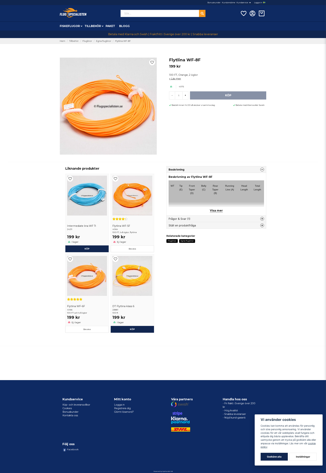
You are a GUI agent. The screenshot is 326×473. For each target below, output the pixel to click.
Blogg (124, 26)
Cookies (67, 408)
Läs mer (176, 78)
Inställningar (303, 456)
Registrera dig (122, 408)
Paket (110, 26)
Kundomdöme (228, 2)
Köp (87, 248)
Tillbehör (93, 26)
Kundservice (242, 2)
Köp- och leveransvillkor (76, 404)
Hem (62, 41)
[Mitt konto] (252, 13)
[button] (264, 3)
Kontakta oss (70, 415)
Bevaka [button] (132, 248)
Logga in (258, 2)
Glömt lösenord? (124, 411)
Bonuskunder (214, 2)
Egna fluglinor (103, 41)
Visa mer (216, 210)
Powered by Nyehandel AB (163, 471)
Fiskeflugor (70, 26)
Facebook (73, 449)
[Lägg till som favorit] (243, 13)
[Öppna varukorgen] (261, 13)
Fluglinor (87, 41)
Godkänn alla (274, 456)
